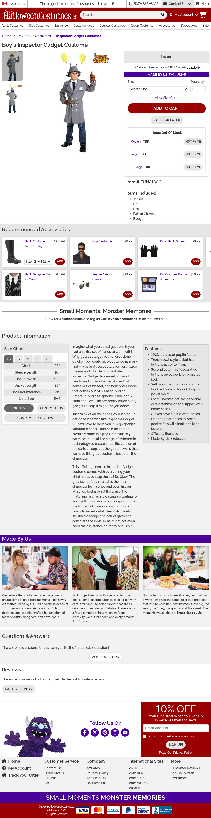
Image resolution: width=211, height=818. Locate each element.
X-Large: (137, 167)
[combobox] (119, 15)
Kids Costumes (39, 25)
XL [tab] (47, 359)
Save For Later (166, 120)
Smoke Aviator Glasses (102, 277)
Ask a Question (105, 657)
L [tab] (38, 359)
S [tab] (19, 359)
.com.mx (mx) (139, 783)
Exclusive (61, 25)
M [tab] (28, 359)
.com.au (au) (138, 778)
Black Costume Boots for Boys (34, 244)
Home (14, 761)
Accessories (167, 25)
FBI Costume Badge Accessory (173, 277)
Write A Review (18, 689)
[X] (95, 732)
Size (131, 82)
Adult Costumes (12, 25)
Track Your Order (24, 775)
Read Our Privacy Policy (176, 752)
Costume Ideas (84, 25)
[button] (183, 14)
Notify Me (193, 141)
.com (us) (136, 773)
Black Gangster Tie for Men (37, 277)
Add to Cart (166, 108)
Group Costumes (142, 25)
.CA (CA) (15, 4)
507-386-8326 (146, 4)
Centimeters (51, 408)
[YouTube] (125, 732)
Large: (135, 154)
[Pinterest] (105, 732)
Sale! (206, 25)
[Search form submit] (162, 15)
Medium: (136, 141)
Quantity (197, 82)
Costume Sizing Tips (35, 418)
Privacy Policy (98, 773)
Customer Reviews (185, 768)
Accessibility (96, 778)
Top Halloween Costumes (182, 775)
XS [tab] (9, 359)
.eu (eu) (134, 788)
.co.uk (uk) (136, 768)
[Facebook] (85, 732)
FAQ (47, 783)
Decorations (189, 25)
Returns (50, 778)
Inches (19, 408)
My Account (19, 768)
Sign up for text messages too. (171, 736)
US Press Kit (96, 783)
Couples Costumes (112, 25)
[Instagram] (115, 732)
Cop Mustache (102, 241)
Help (205, 4)
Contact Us (177, 4)
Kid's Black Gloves (172, 241)
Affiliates (93, 768)
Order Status (54, 773)
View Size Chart (167, 98)
